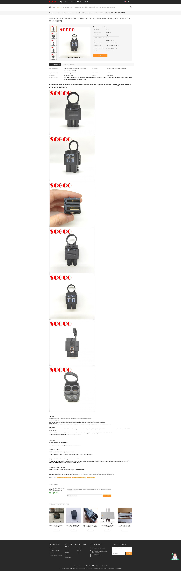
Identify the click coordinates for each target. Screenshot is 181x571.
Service (66, 554)
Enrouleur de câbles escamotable (63, 477)
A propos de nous (68, 7)
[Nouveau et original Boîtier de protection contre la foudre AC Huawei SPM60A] (107, 515)
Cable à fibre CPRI (53, 548)
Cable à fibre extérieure (54, 550)
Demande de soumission (108, 7)
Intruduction (68, 550)
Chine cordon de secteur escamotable (67, 568)
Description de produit (69, 64)
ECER (120, 568)
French (127, 1)
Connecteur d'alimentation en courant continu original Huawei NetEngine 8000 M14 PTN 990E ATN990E (100, 12)
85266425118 (58, 490)
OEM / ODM (78, 550)
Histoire (67, 552)
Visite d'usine (77, 7)
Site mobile (105, 565)
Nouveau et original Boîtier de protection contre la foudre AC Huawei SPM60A (108, 525)
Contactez (100, 55)
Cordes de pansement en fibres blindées (57, 555)
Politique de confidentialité (90, 565)
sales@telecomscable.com (69, 1)
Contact (98, 7)
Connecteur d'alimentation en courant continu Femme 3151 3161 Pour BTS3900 (73, 525)
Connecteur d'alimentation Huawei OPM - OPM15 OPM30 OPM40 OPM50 (56, 525)
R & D (77, 552)
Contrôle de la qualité (88, 7)
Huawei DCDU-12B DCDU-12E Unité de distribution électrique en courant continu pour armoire (125, 526)
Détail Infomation (55, 64)
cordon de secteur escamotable (79, 477)
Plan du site (77, 565)
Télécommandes (52, 552)
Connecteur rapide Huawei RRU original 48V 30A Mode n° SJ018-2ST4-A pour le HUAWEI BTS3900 (90, 526)
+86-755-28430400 (84, 1)
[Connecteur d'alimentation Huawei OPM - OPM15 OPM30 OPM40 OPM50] (56, 515)
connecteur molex (91, 477)
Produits (59, 7)
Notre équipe (68, 557)
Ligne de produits (80, 548)
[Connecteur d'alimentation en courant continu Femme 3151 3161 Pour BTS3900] (73, 515)
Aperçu (53, 7)
